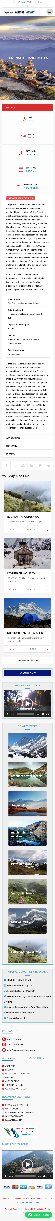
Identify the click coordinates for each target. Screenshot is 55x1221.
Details (10, 107)
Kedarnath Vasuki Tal (22, 573)
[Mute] (43, 714)
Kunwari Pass (20, 805)
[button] (27, 703)
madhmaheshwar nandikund (23, 834)
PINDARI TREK (21, 922)
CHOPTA (9, 1070)
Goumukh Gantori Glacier (25, 632)
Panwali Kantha (21, 863)
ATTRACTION (13, 438)
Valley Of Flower (22, 893)
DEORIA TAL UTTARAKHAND (18, 1073)
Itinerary (11, 446)
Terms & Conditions (13, 1209)
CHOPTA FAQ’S (12, 1081)
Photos (10, 453)
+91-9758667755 (15, 1039)
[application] (27, 703)
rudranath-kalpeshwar (23, 516)
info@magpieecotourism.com (21, 1050)
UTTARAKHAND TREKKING (20, 198)
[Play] (7, 714)
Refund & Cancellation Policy (37, 1209)
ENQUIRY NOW (27, 672)
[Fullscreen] (47, 714)
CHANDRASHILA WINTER (16, 1105)
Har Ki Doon (19, 746)
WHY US (9, 1077)
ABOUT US (10, 1066)
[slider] (25, 714)
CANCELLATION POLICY (16, 1089)
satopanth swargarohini (27, 776)
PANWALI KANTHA (13, 1120)
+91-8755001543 (15, 1044)
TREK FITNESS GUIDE (14, 1085)
